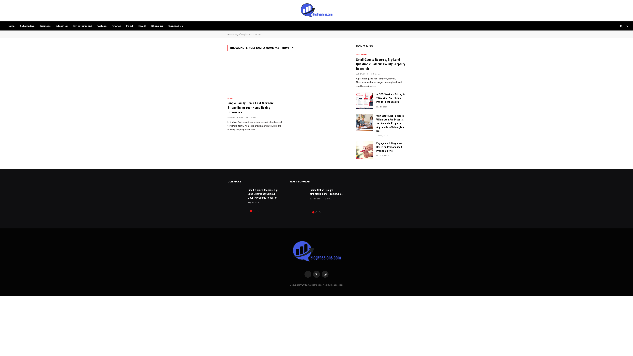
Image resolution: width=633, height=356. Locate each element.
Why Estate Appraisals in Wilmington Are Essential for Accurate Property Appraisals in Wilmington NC (390, 123)
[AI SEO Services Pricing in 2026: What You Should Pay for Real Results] (364, 101)
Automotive (27, 26)
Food (129, 26)
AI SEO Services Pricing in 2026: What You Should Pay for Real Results (390, 98)
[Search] (621, 26)
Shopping (157, 26)
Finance (116, 26)
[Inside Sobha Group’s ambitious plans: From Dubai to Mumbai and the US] (298, 196)
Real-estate (361, 55)
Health (142, 26)
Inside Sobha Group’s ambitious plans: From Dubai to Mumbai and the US (325, 192)
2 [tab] (254, 211)
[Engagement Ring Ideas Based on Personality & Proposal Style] (364, 150)
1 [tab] (251, 211)
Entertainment (82, 26)
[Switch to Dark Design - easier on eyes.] (626, 26)
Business (45, 26)
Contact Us (175, 26)
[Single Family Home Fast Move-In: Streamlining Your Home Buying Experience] (255, 76)
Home (11, 26)
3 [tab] (257, 211)
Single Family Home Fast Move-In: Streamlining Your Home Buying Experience (250, 107)
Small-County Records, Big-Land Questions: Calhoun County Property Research (380, 64)
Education (62, 26)
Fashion (101, 26)
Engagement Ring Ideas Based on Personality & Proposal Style (389, 147)
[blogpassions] (316, 10)
